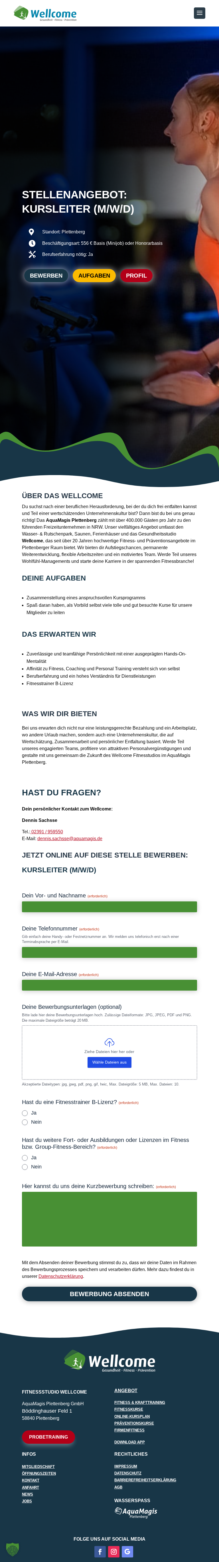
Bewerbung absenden (109, 1294)
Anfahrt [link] (30, 1487)
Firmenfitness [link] (129, 1430)
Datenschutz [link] (127, 1473)
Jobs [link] (27, 1501)
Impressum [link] (125, 1466)
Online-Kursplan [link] (132, 1416)
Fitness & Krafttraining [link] (139, 1402)
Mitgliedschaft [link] (38, 1467)
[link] (46, 831)
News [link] (27, 1494)
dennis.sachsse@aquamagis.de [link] (69, 838)
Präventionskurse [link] (134, 1423)
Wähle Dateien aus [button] (109, 1062)
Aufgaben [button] (94, 275)
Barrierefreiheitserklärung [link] (145, 1480)
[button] (199, 13)
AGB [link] (118, 1487)
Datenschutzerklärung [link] (60, 1276)
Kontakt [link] (30, 1480)
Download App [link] (129, 1442)
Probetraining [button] (48, 1437)
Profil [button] (136, 275)
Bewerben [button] (46, 275)
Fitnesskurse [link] (128, 1409)
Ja (33, 1113)
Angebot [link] (125, 1390)
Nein (36, 1122)
